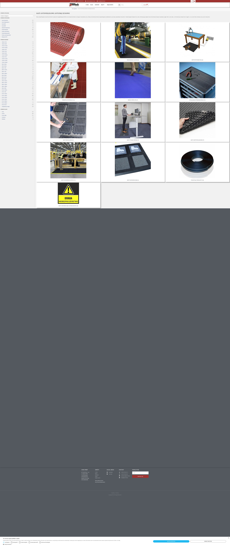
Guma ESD (4, 24)
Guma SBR (4, 25)
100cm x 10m (4, 42)
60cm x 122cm (4, 69)
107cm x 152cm (4, 45)
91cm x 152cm (4, 97)
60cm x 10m (4, 67)
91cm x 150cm (4, 95)
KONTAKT (97, 4)
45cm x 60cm (4, 66)
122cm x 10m (4, 56)
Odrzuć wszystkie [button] (208, 541)
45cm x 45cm (4, 64)
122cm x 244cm (4, 62)
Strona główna (74, 8)
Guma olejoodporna (5, 22)
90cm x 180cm (4, 86)
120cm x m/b (4, 53)
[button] (61, 544)
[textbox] (17, 16)
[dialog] (115, 541)
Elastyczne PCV (4, 36)
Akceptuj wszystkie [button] (171, 541)
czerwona (3, 117)
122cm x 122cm (4, 58)
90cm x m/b (4, 88)
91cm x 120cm (4, 93)
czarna (3, 113)
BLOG (91, 4)
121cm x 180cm (4, 54)
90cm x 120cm (4, 82)
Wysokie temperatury (6, 27)
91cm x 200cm (4, 101)
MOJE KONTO (110, 4)
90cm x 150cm (4, 84)
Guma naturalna (5, 20)
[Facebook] (192, 1)
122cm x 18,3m (4, 60)
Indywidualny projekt (6, 106)
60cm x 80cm (4, 75)
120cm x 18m (4, 51)
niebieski (3, 119)
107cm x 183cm (4, 47)
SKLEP (102, 4)
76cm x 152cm (4, 80)
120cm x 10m (4, 49)
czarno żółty (4, 115)
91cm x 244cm (4, 102)
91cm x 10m (4, 91)
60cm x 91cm (4, 77)
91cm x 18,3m (4, 99)
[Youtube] (194, 1)
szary (3, 111)
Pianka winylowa (5, 29)
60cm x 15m (4, 71)
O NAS (87, 4)
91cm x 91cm (4, 104)
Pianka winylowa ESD (6, 33)
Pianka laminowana (5, 31)
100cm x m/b (4, 43)
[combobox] (17, 16)
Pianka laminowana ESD (6, 35)
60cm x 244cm (4, 73)
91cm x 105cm (4, 90)
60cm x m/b (4, 78)
